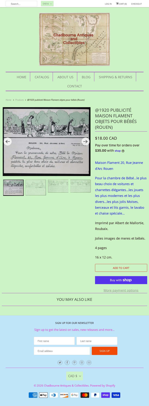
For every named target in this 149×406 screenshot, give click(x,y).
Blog (86, 77)
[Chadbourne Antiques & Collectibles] (75, 40)
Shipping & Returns (115, 77)
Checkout (136, 3)
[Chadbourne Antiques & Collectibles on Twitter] (60, 362)
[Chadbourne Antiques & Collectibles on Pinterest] (74, 362)
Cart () (122, 3)
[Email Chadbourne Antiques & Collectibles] (89, 362)
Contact (74, 86)
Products (19, 99)
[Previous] (8, 142)
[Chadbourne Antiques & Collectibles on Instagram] (81, 362)
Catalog (42, 77)
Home (21, 77)
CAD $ (46, 3)
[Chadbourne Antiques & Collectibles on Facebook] (67, 362)
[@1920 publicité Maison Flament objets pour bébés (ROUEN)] (46, 141)
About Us (65, 77)
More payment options (121, 290)
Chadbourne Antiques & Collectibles (66, 385)
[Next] (86, 142)
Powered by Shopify (102, 385)
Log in (108, 3)
